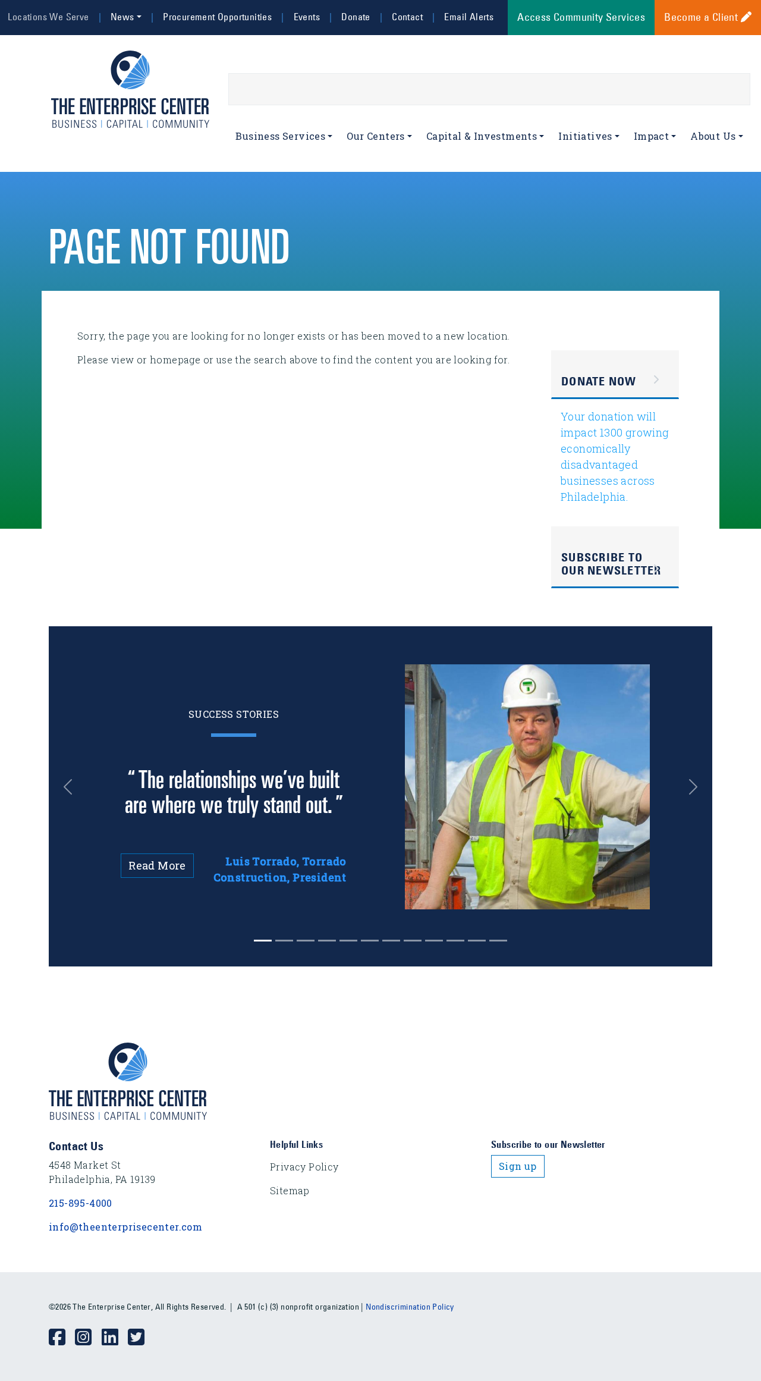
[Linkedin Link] (115, 1337)
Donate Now (599, 381)
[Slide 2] (306, 940)
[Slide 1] (284, 940)
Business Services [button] (280, 136)
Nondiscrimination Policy (410, 1306)
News (122, 17)
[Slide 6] (391, 940)
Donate (355, 17)
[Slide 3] (327, 940)
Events (307, 17)
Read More (157, 865)
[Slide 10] (477, 940)
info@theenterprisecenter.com (125, 1226)
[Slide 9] (455, 940)
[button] (74, 787)
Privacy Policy (304, 1166)
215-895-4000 (80, 1203)
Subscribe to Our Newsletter (611, 564)
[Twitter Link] (141, 1337)
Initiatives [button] (585, 136)
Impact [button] (651, 136)
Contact (407, 17)
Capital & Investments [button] (481, 136)
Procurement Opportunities (217, 17)
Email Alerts (468, 17)
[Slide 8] (434, 940)
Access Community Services (581, 17)
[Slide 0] (263, 940)
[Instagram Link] (88, 1337)
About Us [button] (712, 136)
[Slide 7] (413, 940)
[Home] (135, 89)
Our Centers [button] (375, 136)
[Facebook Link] (62, 1337)
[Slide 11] (498, 940)
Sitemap (290, 1190)
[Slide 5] (370, 940)
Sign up (518, 1166)
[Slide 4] (348, 940)
